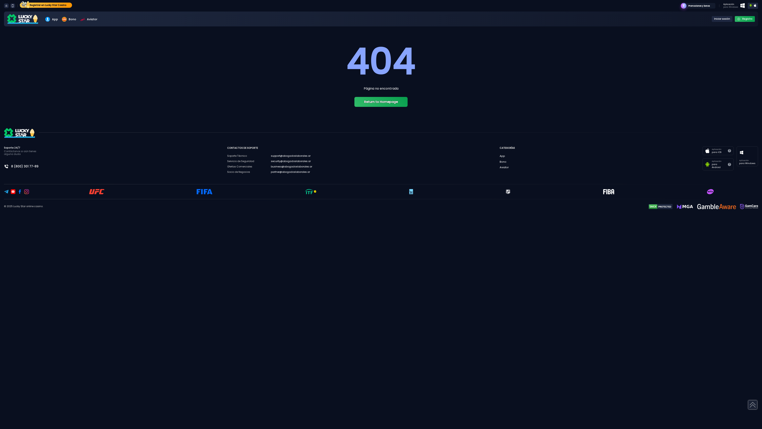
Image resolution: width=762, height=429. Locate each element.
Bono (72, 19)
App (55, 19)
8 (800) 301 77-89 (24, 166)
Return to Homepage (381, 102)
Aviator (92, 19)
